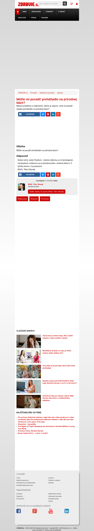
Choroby (19, 494)
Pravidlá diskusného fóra (24, 485)
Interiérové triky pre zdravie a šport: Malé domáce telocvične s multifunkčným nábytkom (58, 398)
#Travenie (45, 199)
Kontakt (50, 483)
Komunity (49, 11)
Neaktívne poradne (47, 93)
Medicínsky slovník (54, 494)
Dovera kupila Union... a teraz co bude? (33, 433)
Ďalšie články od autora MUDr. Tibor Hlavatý (47, 192)
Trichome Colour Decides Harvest (30, 431)
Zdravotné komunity (55, 496)
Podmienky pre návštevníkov (25, 483)
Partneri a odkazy (54, 480)
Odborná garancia (22, 480)
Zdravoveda (36, 11)
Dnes (24, 11)
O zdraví (61, 11)
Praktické (22, 17)
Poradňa (44, 17)
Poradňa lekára (53, 499)
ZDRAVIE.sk (23, 93)
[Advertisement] (47, 38)
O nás (18, 478)
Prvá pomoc (20, 499)
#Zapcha (34, 199)
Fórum (33, 17)
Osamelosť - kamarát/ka (27, 424)
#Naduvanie (22, 199)
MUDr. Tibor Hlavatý (35, 184)
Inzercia (51, 478)
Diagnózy (19, 496)
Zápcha (60, 93)
